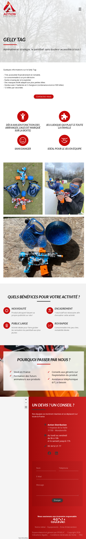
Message (40, 485)
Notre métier (40, 527)
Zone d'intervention (68, 527)
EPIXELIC (61, 532)
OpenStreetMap (23, 538)
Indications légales (40, 535)
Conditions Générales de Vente (63, 535)
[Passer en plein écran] (26, 407)
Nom (38, 468)
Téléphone (63, 468)
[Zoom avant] (26, 399)
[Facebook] (49, 453)
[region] (14, 468)
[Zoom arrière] (26, 402)
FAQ (80, 535)
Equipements (52, 527)
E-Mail (39, 476)
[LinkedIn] (56, 453)
